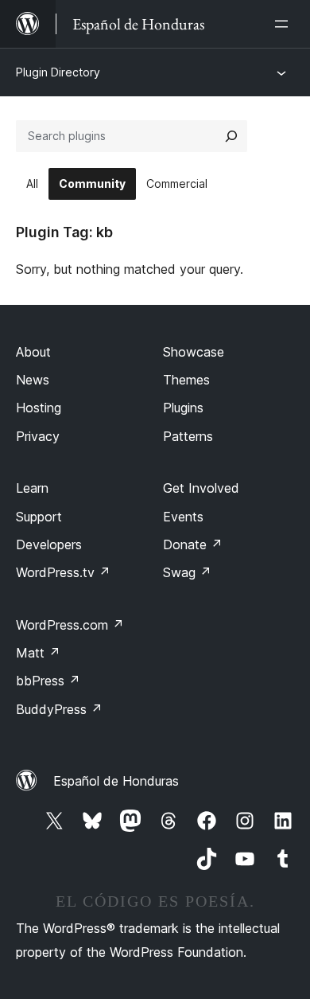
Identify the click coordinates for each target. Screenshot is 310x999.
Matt (38, 653)
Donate (193, 544)
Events (183, 517)
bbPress (48, 681)
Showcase (193, 352)
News (32, 380)
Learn (32, 488)
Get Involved (201, 488)
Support (39, 517)
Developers (49, 544)
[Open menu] (284, 24)
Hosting (38, 408)
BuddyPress (59, 709)
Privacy (38, 436)
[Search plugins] (231, 136)
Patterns (188, 436)
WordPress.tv (63, 572)
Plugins (183, 408)
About (33, 352)
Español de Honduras (116, 781)
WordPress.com (70, 625)
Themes (186, 380)
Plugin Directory (58, 72)
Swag (187, 572)
